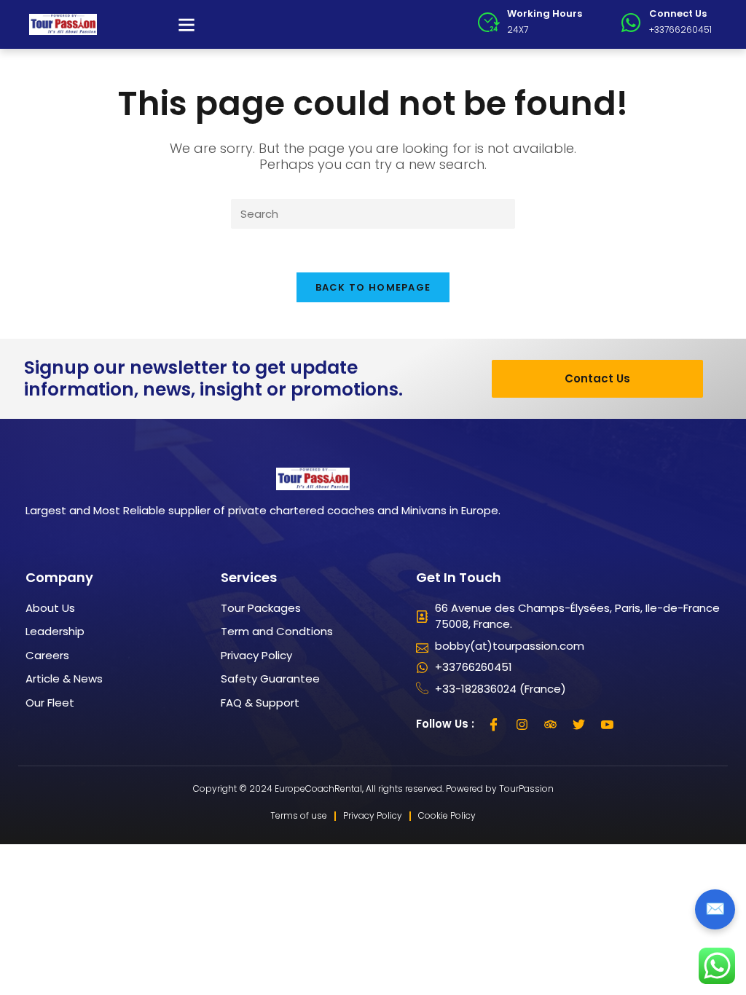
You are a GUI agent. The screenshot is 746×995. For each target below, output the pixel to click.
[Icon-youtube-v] (607, 724)
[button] (186, 25)
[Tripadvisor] (550, 724)
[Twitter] (579, 724)
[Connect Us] (631, 23)
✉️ (715, 908)
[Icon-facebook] (494, 724)
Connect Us (678, 13)
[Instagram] (522, 724)
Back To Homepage (373, 287)
